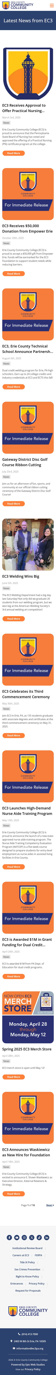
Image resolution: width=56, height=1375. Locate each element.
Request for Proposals (28, 1290)
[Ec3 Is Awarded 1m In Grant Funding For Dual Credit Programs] (28, 908)
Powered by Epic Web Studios (28, 1364)
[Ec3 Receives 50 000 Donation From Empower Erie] (28, 194)
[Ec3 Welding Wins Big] (28, 545)
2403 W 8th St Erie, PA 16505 (30, 1341)
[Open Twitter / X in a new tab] (31, 1237)
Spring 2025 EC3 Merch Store (27, 1049)
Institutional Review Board (27, 1248)
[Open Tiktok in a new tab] (39, 1237)
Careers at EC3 (21, 1255)
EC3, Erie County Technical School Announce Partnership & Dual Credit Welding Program (27, 349)
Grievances (16, 1283)
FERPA (38, 1255)
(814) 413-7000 (30, 1334)
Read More (13, 153)
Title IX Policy (27, 1262)
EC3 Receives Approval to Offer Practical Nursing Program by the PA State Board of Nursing (24, 108)
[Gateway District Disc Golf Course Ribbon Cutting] (28, 428)
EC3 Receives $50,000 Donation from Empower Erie (27, 228)
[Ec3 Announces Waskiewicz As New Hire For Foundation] (28, 1118)
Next (49, 1205)
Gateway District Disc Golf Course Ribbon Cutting (24, 462)
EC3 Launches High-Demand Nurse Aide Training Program (27, 811)
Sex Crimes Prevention (27, 1269)
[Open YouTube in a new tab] (16, 1237)
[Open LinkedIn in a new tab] (46, 1237)
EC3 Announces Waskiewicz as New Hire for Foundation (26, 1152)
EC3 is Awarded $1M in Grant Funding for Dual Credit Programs (27, 942)
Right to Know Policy (27, 1276)
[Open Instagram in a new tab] (24, 1237)
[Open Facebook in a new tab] (9, 1237)
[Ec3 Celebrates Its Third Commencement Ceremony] (28, 660)
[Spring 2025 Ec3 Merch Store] (28, 1017)
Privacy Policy (37, 1283)
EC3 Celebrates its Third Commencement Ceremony (26, 694)
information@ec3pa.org (29, 1348)
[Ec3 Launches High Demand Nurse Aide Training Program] (28, 776)
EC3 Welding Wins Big (20, 576)
